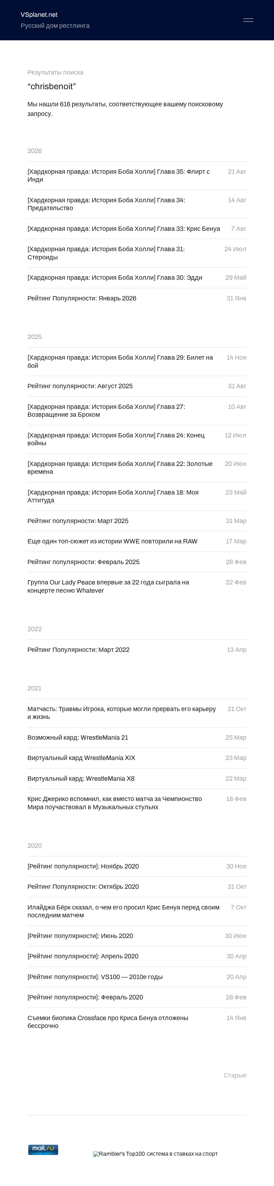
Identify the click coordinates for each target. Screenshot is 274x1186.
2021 (34, 688)
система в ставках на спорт (182, 1154)
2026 (34, 150)
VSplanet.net (39, 14)
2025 (34, 336)
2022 (34, 629)
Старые (235, 1075)
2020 (34, 845)
